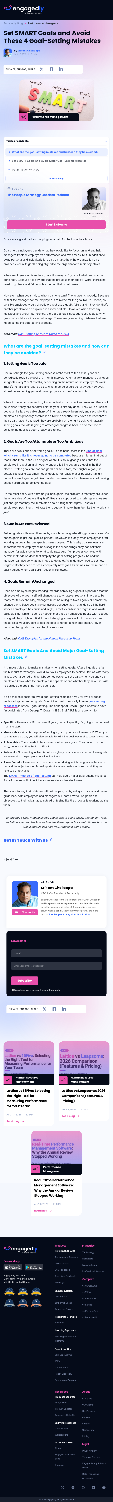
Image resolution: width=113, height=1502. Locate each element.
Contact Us (88, 1430)
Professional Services (93, 1271)
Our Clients (87, 1404)
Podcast (59, 1465)
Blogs (58, 1448)
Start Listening (56, 225)
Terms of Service (91, 1457)
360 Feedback (62, 1269)
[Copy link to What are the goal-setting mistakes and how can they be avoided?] (44, 352)
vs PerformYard (90, 1311)
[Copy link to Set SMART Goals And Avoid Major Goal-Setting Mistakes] (26, 656)
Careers (86, 1417)
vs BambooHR (89, 1317)
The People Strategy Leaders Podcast (70, 914)
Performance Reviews (66, 1257)
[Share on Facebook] (51, 69)
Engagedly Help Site (65, 1415)
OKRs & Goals (62, 1263)
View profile (28, 912)
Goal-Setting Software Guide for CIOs (43, 334)
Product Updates (63, 1408)
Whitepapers (61, 1434)
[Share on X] (41, 69)
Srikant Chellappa (29, 50)
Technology (88, 1252)
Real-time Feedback (65, 1276)
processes (11, 706)
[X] (62, 1487)
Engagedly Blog (13, 23)
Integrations (61, 1402)
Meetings (60, 1282)
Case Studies (61, 1428)
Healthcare (87, 1258)
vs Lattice (87, 1304)
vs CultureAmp (89, 1285)
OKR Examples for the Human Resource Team (49, 638)
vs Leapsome (89, 1298)
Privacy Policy (89, 1450)
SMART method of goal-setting (30, 775)
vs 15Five (87, 1292)
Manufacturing (89, 1265)
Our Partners (88, 1411)
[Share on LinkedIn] (61, 69)
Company (87, 1398)
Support (86, 1423)
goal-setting (96, 701)
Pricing (85, 1436)
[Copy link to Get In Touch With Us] (51, 839)
